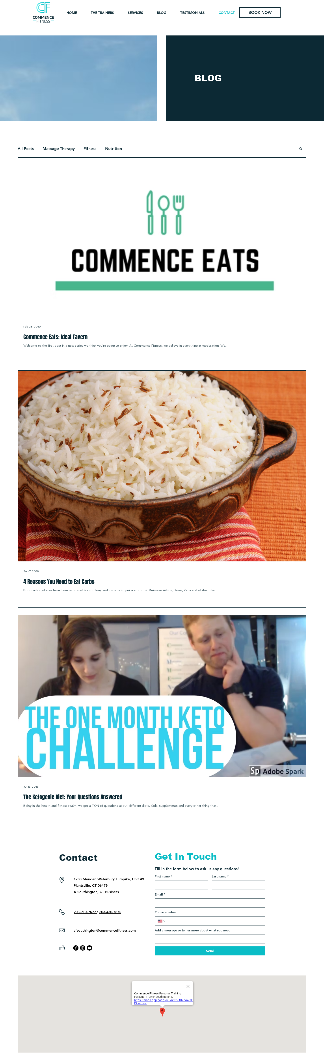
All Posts (26, 148)
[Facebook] (75, 948)
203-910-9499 (85, 912)
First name (163, 876)
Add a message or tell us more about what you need (193, 930)
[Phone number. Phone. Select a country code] (162, 921)
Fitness (90, 148)
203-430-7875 (110, 912)
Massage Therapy (59, 148)
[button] (301, 149)
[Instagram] (82, 948)
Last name (220, 876)
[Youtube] (89, 948)
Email (160, 894)
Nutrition (113, 148)
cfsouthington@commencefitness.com (105, 930)
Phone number (165, 912)
